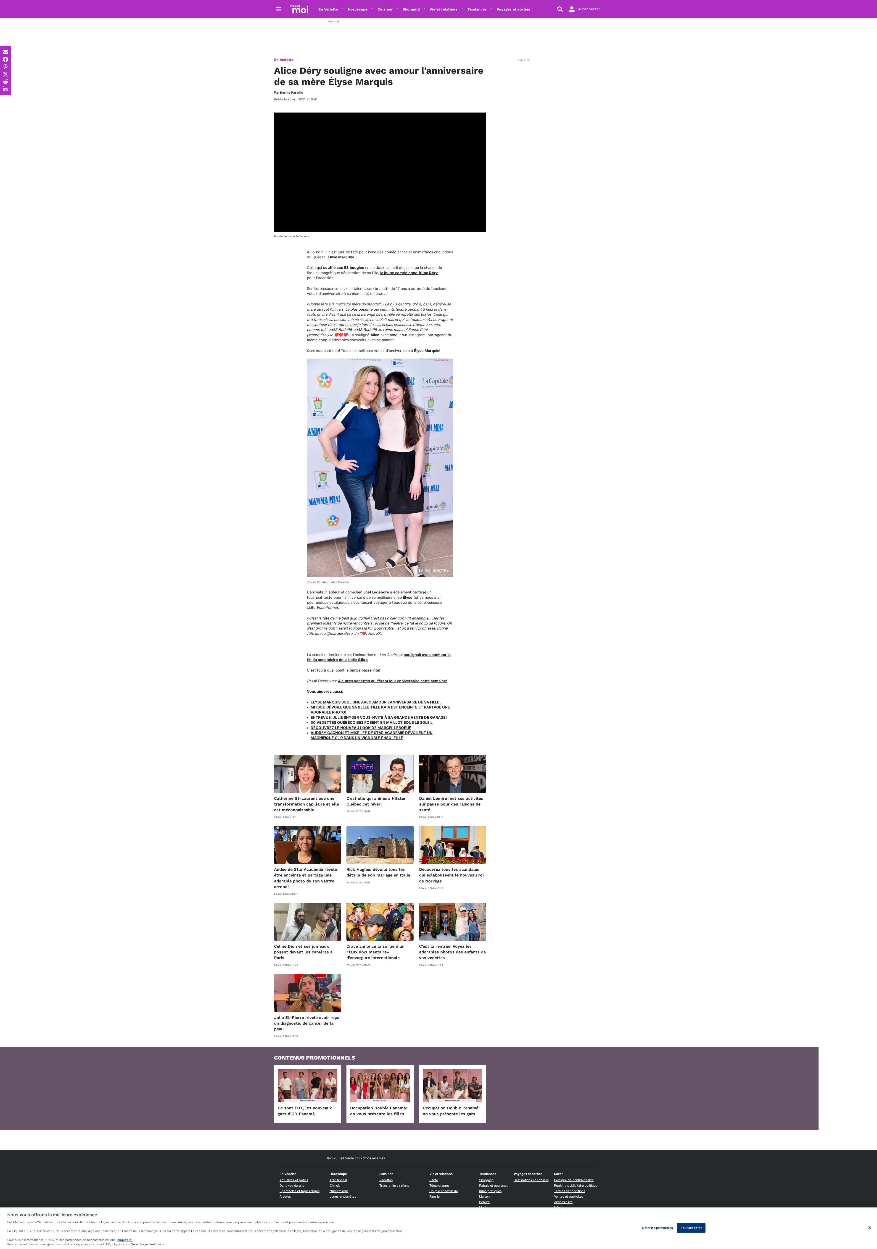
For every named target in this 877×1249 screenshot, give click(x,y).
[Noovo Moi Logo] (299, 9)
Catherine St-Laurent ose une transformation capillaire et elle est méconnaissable (306, 804)
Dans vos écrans (292, 1185)
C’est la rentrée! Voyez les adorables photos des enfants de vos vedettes (452, 952)
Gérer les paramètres (657, 1228)
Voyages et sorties (513, 9)
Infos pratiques (490, 1191)
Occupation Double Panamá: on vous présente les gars (451, 1110)
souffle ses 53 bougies (343, 267)
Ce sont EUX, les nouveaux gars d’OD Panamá (305, 1110)
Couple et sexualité (443, 1191)
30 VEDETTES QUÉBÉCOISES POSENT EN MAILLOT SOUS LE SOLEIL (372, 722)
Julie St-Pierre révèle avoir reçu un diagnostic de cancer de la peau (306, 1023)
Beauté (484, 1202)
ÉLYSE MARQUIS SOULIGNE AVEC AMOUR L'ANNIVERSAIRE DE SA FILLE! (376, 702)
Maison (484, 1196)
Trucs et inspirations (394, 1185)
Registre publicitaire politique (575, 1185)
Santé (433, 1180)
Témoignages (439, 1185)
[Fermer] (870, 1228)
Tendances (477, 9)
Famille (434, 1196)
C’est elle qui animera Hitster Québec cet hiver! (376, 801)
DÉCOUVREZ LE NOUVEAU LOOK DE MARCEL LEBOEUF (361, 727)
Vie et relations (443, 9)
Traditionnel (338, 1180)
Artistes (285, 1196)
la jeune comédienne (409, 272)
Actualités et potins (294, 1180)
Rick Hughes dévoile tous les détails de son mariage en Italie (378, 872)
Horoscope (357, 9)
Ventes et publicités (568, 1196)
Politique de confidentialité (574, 1180)
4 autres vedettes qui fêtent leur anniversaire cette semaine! (392, 681)
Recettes (386, 1180)
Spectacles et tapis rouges (300, 1191)
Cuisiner (385, 9)
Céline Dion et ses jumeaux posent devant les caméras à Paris (303, 952)
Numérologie (339, 1191)
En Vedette (328, 9)
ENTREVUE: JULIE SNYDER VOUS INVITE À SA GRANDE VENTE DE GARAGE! (379, 717)
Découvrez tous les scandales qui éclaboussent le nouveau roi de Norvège (451, 875)
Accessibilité (563, 1202)
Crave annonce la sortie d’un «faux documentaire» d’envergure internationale (375, 952)
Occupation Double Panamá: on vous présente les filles (378, 1110)
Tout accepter (691, 1228)
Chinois (335, 1185)
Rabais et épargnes (493, 1185)
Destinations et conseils (531, 1180)
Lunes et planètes (343, 1196)
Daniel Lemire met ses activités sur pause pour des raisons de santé (451, 804)
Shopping (411, 9)
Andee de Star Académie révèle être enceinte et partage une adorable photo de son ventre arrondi (305, 878)
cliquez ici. (125, 1240)
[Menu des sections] (278, 9)
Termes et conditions (569, 1191)
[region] (438, 1228)
